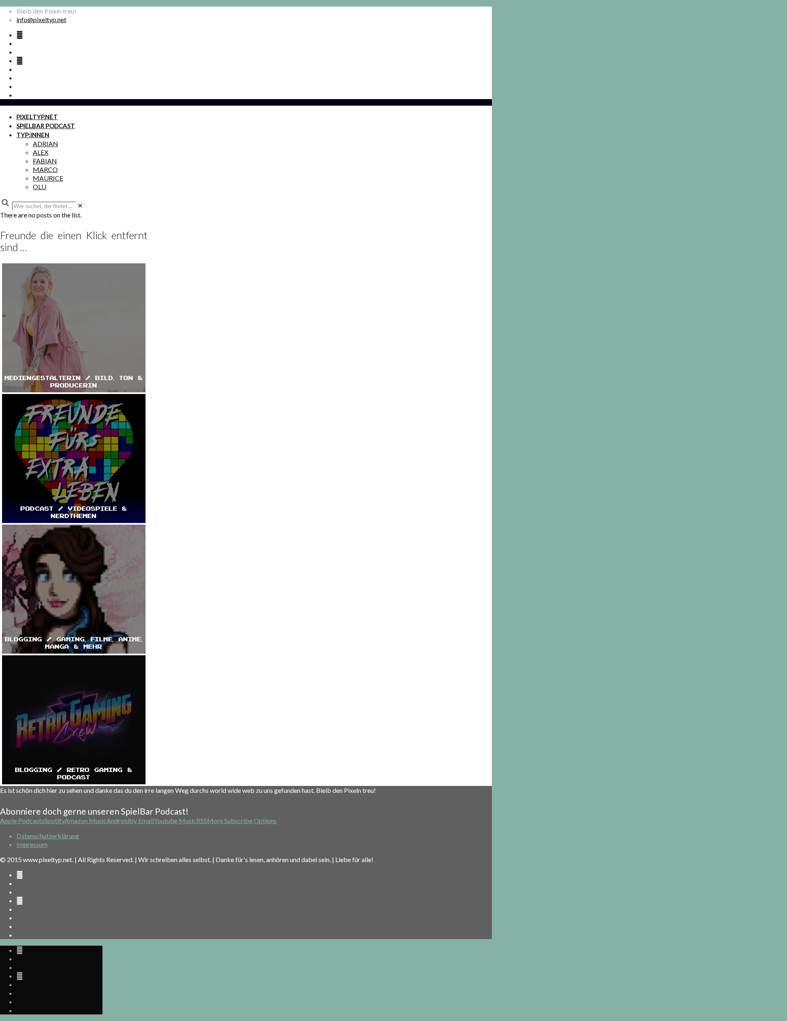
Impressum (32, 844)
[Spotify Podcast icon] (19, 34)
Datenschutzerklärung (47, 836)
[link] (80, 205)
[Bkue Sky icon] (19, 60)
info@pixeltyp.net (41, 19)
